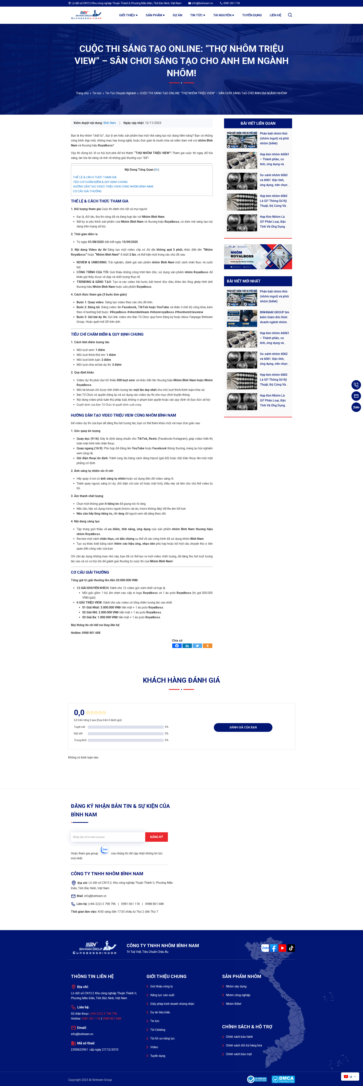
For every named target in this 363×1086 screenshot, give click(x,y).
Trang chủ (82, 93)
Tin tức (97, 93)
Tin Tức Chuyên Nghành (120, 93)
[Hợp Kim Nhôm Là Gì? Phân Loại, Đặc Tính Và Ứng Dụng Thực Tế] (243, 222)
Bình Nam (109, 123)
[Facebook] (177, 645)
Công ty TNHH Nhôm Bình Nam (87, 15)
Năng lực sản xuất (162, 995)
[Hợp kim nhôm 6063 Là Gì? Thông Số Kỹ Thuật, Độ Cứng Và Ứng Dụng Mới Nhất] (243, 202)
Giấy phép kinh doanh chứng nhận (172, 1004)
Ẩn (156, 169)
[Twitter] (197, 645)
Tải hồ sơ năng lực (162, 1038)
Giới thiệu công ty (161, 986)
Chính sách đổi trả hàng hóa (244, 1045)
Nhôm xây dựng (236, 986)
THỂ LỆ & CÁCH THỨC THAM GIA (94, 177)
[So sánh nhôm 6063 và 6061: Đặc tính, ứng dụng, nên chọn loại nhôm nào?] (243, 181)
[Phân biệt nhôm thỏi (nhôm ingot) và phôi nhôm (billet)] (243, 139)
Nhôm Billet (233, 1004)
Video (154, 1047)
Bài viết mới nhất (244, 281)
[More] (207, 645)
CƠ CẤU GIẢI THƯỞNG (87, 191)
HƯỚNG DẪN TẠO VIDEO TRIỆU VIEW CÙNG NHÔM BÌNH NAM (113, 186)
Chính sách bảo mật (239, 1054)
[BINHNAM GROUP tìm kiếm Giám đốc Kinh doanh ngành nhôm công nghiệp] (243, 318)
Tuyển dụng (157, 1056)
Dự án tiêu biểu (160, 1012)
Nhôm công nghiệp (238, 995)
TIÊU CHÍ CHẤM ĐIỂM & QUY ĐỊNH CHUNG (100, 182)
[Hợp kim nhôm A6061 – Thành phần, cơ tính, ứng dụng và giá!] (243, 160)
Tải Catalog (157, 1030)
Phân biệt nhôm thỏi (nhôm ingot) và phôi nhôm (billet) (274, 138)
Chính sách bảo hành (239, 1037)
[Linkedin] (187, 645)
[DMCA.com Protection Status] (282, 1079)
